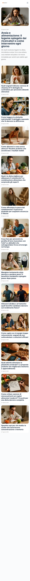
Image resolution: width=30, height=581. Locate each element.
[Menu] (27, 3)
